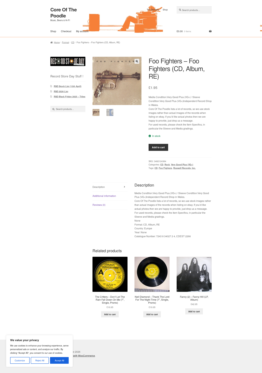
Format (65, 42)
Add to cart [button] (110, 314)
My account (82, 31)
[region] (39, 351)
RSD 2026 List (61, 91)
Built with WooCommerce (81, 355)
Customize (20, 360)
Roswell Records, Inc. (184, 168)
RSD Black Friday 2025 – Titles (69, 96)
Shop (165, 9)
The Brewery (153, 9)
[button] (136, 61)
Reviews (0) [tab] (98, 205)
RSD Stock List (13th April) (67, 86)
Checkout (66, 31)
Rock (167, 164)
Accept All (59, 360)
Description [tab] (98, 187)
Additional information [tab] (104, 196)
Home (57, 42)
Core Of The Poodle (63, 12)
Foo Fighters (165, 168)
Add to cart (158, 147)
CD (72, 42)
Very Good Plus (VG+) (182, 164)
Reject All (39, 360)
